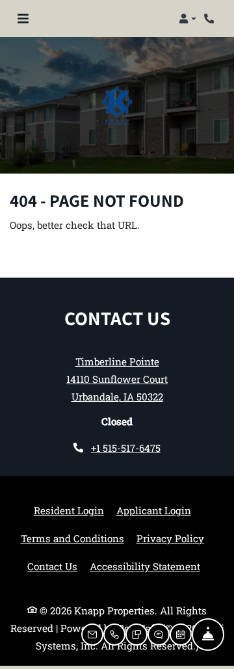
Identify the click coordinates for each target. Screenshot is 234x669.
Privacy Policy (170, 538)
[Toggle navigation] (23, 19)
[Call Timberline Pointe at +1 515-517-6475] (210, 19)
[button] (187, 19)
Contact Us (52, 566)
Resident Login (69, 510)
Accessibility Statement (145, 566)
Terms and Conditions (72, 538)
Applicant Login (153, 510)
